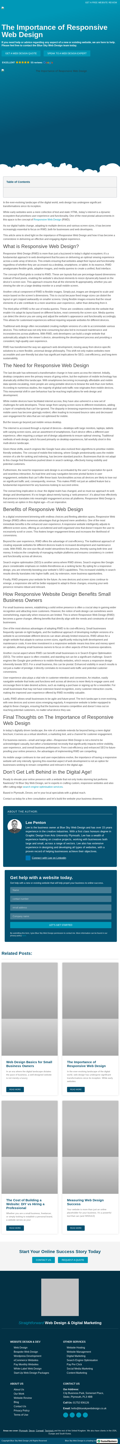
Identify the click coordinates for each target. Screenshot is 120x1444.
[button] (116, 9)
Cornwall (40, 1431)
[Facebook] (78, 1415)
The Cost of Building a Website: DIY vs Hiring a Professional (25, 1204)
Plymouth (23, 1431)
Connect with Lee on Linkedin (49, 857)
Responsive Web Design (47, 219)
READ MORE (15, 1089)
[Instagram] (72, 1415)
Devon (32, 1431)
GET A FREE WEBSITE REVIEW (101, 2)
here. (24, 936)
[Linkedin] (65, 1415)
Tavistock (49, 1431)
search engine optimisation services (43, 787)
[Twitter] (85, 1415)
